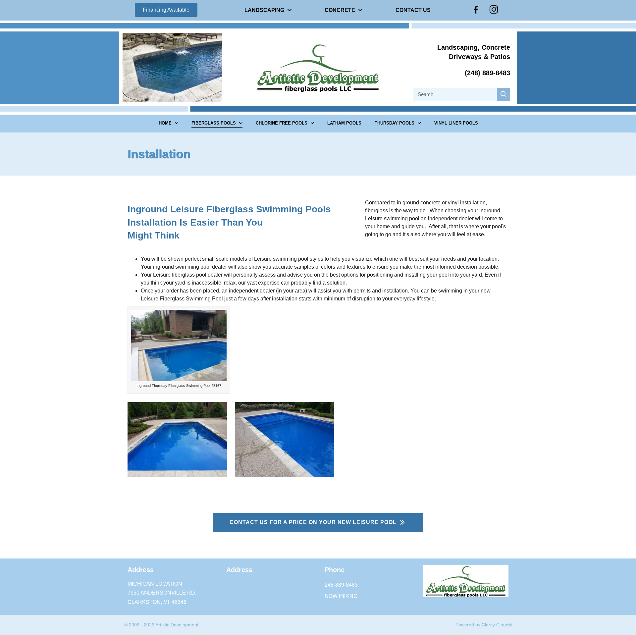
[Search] (503, 94)
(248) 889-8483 (487, 73)
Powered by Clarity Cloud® (483, 624)
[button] (166, 10)
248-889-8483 (341, 585)
